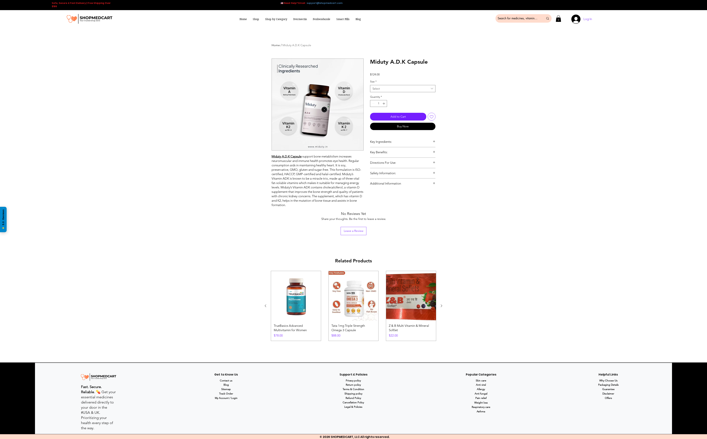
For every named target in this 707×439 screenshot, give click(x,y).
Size (373, 81)
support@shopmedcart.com (324, 3)
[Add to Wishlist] (431, 117)
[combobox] (402, 88)
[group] (353, 306)
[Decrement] (373, 103)
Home (276, 45)
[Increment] (384, 103)
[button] (276, 19)
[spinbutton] (378, 103)
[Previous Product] (265, 306)
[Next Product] (441, 306)
